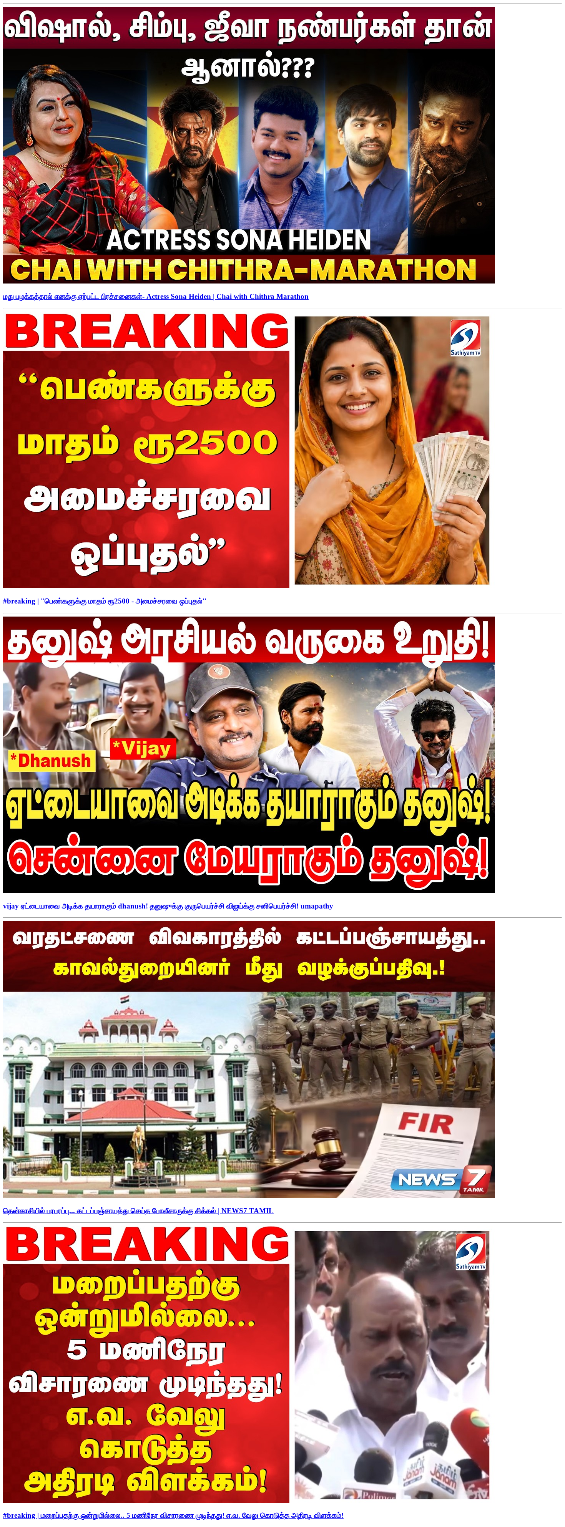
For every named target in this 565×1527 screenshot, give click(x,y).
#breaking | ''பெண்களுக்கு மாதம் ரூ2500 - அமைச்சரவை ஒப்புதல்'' (104, 601)
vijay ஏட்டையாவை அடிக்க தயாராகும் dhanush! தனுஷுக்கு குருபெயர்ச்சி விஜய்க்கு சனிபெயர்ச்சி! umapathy (168, 906)
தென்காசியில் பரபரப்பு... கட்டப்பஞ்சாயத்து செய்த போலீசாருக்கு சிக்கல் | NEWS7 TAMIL (138, 1211)
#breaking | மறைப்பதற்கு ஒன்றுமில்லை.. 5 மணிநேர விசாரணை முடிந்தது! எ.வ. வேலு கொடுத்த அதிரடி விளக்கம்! (173, 1515)
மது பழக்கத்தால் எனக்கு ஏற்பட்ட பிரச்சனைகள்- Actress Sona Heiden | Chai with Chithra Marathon (156, 296)
